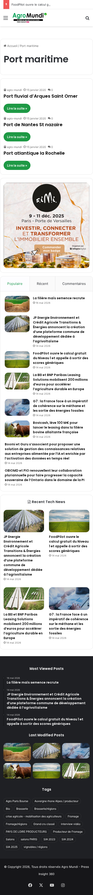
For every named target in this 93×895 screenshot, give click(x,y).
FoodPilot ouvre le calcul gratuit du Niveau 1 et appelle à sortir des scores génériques (60, 358)
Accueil (11, 46)
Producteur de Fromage (68, 831)
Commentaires (74, 283)
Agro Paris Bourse (17, 801)
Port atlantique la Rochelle (34, 153)
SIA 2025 (11, 847)
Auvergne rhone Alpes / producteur (56, 801)
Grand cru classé (44, 824)
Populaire (15, 283)
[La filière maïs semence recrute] (17, 304)
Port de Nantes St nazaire (33, 124)
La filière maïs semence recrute (59, 298)
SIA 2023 (49, 839)
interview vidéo (70, 824)
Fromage (73, 816)
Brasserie (22, 808)
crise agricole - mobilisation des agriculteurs (33, 816)
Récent (42, 283)
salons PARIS (29, 839)
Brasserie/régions (45, 808)
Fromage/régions (16, 824)
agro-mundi (14, 90)
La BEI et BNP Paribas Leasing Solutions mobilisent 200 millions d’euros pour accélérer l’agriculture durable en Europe (60, 382)
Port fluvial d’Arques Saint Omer (41, 96)
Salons (10, 839)
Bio (8, 808)
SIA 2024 (67, 839)
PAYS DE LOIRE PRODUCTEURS (26, 831)
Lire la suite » (17, 108)
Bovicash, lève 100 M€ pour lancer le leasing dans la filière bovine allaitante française (58, 427)
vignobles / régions (35, 847)
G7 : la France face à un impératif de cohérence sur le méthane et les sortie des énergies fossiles (60, 406)
